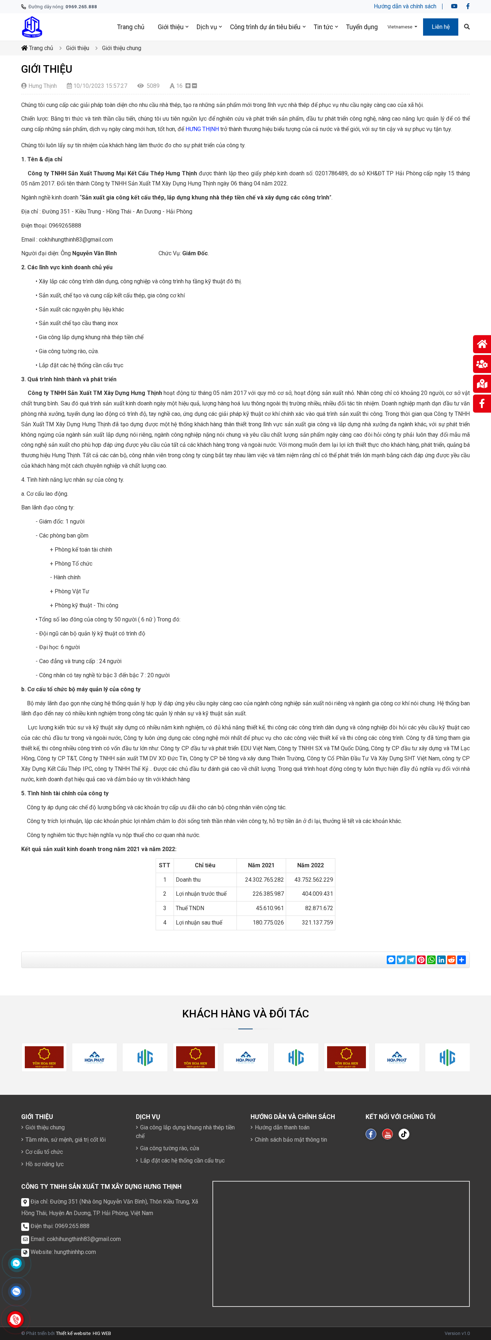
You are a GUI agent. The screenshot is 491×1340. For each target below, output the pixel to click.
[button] (402, 27)
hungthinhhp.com (75, 1252)
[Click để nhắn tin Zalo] (16, 1291)
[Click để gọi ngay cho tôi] (15, 1319)
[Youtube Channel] (387, 1134)
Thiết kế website (73, 1333)
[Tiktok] (404, 1134)
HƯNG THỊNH (202, 129)
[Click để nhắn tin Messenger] (16, 1263)
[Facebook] (468, 6)
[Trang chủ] (32, 26)
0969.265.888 (72, 1226)
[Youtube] (454, 6)
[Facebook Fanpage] (371, 1134)
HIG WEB (102, 1333)
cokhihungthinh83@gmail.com (84, 1239)
